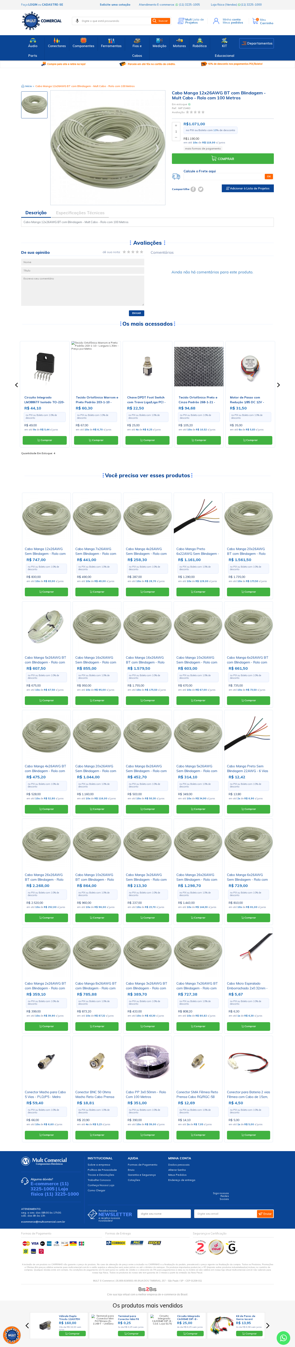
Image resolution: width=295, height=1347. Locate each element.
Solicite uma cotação (115, 4)
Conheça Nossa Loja (101, 1185)
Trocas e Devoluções (101, 1174)
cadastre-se (52, 4)
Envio (131, 1169)
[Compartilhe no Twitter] (200, 189)
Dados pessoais (179, 1164)
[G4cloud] (216, 1253)
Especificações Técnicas (80, 212)
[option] (34, 104)
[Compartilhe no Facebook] (193, 189)
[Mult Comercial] (42, 21)
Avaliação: (179, 112)
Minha (232, 19)
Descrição (36, 212)
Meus (233, 22)
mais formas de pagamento (203, 148)
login (32, 4)
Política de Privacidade (102, 1169)
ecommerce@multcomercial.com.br (43, 1221)
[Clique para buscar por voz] (77, 21)
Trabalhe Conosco (99, 1180)
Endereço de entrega (181, 1180)
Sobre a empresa (99, 1164)
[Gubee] (231, 1253)
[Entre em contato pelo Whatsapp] (283, 1339)
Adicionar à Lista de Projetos (249, 188)
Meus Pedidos (177, 1174)
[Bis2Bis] (201, 1253)
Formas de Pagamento (142, 1164)
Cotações (134, 1180)
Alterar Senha (177, 1169)
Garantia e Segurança (142, 1174)
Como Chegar (96, 1190)
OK (269, 176)
